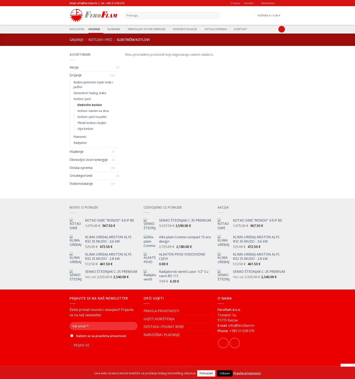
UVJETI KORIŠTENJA (159, 319)
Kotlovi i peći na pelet (92, 117)
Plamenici (80, 137)
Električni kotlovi (89, 105)
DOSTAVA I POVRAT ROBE (164, 326)
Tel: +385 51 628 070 (112, 3)
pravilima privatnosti (111, 336)
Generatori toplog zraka (90, 93)
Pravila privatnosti (247, 373)
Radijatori (80, 143)
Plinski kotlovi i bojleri (91, 123)
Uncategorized (81, 175)
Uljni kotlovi (85, 129)
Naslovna (77, 29)
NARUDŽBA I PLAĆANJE (162, 334)
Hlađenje (113, 29)
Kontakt (248, 3)
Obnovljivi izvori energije (147, 29)
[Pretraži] (215, 15)
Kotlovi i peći (100, 39)
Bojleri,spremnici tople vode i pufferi (93, 84)
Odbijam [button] (225, 373)
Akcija (74, 67)
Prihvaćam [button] (206, 373)
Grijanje (94, 29)
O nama (235, 3)
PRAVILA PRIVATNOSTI (161, 311)
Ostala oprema (215, 29)
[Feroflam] (94, 15)
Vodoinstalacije (185, 29)
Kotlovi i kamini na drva (93, 111)
